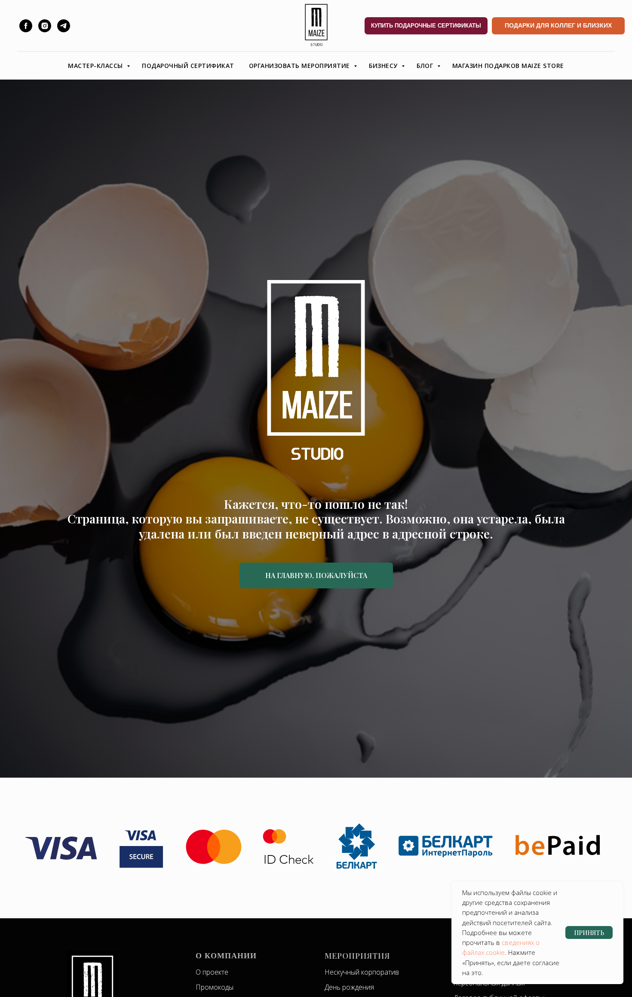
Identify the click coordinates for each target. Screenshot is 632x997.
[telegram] (63, 25)
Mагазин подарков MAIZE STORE (508, 66)
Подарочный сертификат (188, 66)
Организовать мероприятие (300, 66)
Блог (426, 66)
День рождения (349, 987)
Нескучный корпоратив (362, 972)
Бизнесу (384, 66)
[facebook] (25, 25)
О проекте (212, 972)
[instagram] (44, 25)
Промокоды (214, 987)
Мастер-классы (96, 66)
